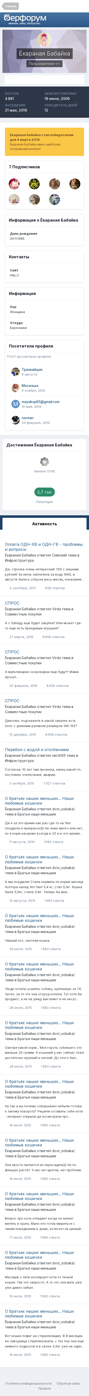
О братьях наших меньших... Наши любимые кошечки (39, 801)
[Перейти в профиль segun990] (34, 183)
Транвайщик (32, 370)
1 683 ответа (53, 842)
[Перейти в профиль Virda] (54, 199)
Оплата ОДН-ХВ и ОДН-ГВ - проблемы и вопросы (44, 547)
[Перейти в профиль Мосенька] (15, 388)
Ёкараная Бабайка (20, 555)
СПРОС (12, 603)
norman (28, 418)
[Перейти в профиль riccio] (14, 199)
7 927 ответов (54, 783)
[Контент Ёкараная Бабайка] (44, 80)
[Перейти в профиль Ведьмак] (74, 183)
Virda (56, 609)
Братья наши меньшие (37, 814)
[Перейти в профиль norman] (15, 420)
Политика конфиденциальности (28, 1383)
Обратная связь (68, 1383)
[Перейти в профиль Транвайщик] (15, 372)
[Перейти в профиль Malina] (14, 183)
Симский (59, 555)
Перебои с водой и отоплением (37, 749)
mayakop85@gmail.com (41, 402)
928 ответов (54, 588)
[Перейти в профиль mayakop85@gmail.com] (15, 404)
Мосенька (30, 386)
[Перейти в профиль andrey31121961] (34, 199)
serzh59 (59, 755)
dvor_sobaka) (63, 809)
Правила (44, 1388)
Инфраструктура (19, 560)
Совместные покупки (23, 614)
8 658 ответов (53, 637)
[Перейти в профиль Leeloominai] (54, 183)
